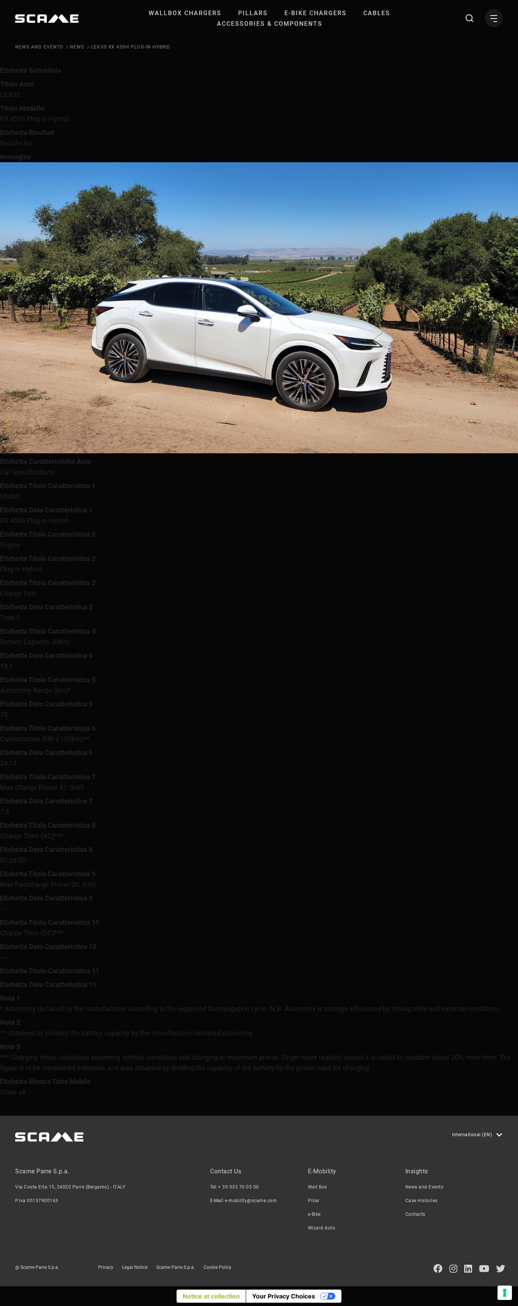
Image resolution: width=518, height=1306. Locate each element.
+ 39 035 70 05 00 (238, 1187)
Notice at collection (211, 1296)
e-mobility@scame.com (251, 1200)
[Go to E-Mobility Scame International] (46, 18)
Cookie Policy (217, 1267)
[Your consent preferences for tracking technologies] (505, 1293)
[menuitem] (185, 13)
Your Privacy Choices (283, 1296)
